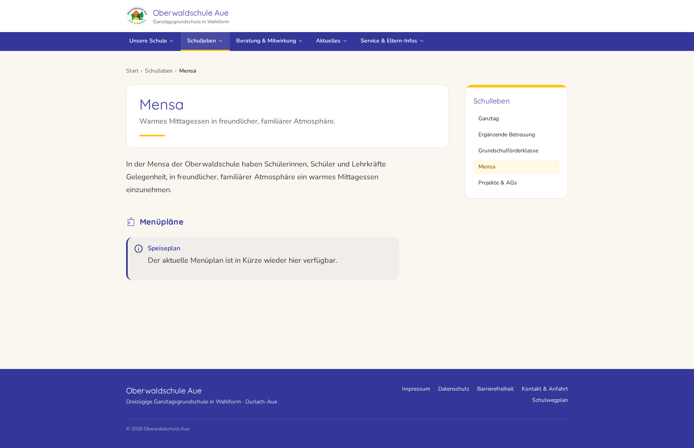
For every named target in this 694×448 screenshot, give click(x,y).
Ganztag (488, 118)
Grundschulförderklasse (508, 150)
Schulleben (201, 41)
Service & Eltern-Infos (389, 41)
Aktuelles (328, 41)
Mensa (487, 166)
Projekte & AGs (497, 182)
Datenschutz (453, 389)
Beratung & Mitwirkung (266, 41)
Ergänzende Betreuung (506, 134)
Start (132, 71)
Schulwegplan (550, 400)
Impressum (416, 389)
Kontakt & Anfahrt (545, 389)
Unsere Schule (148, 41)
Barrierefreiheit (495, 389)
